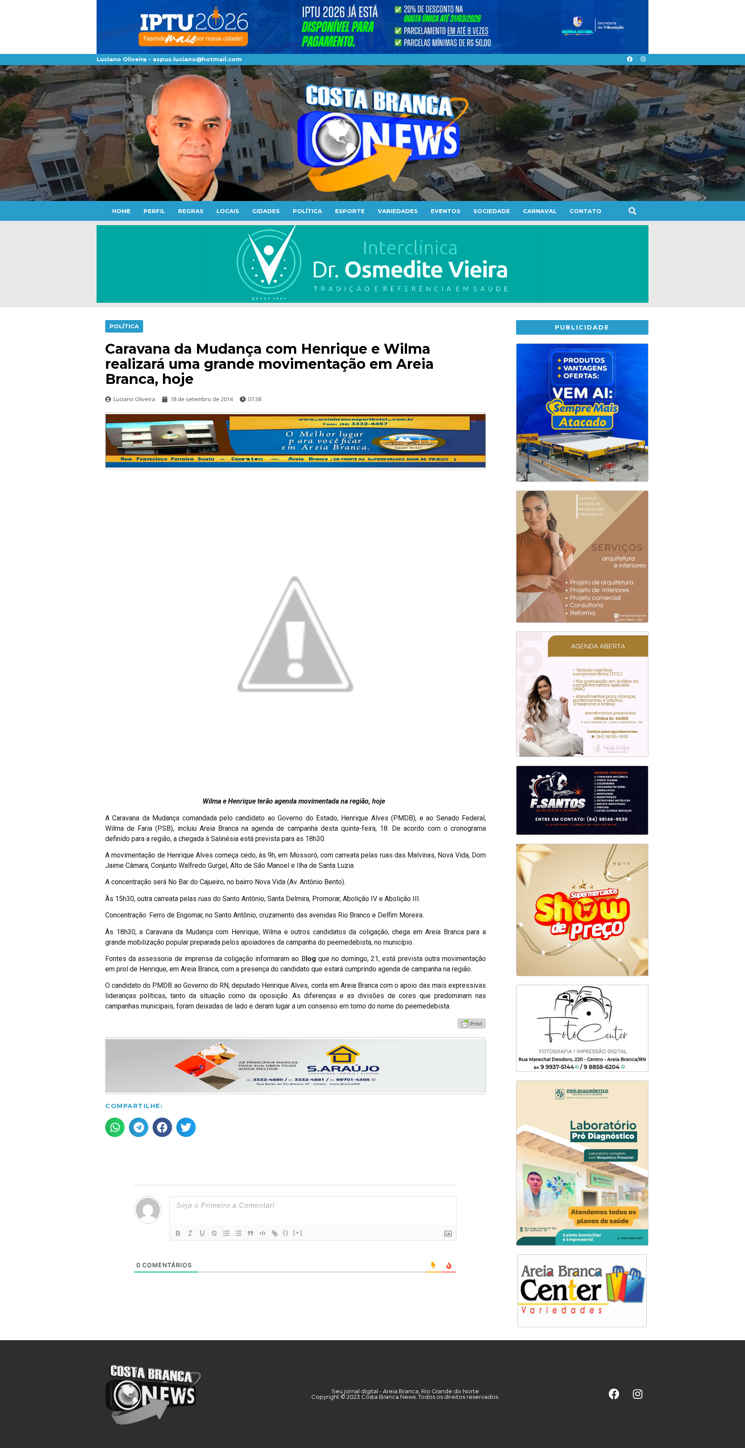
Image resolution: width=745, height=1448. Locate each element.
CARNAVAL (540, 210)
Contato (585, 210)
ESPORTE (350, 210)
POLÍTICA (307, 210)
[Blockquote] (250, 1233)
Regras (190, 210)
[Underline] (202, 1233)
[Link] (275, 1233)
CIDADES (266, 210)
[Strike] (214, 1233)
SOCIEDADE (491, 210)
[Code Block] (263, 1233)
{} (286, 1232)
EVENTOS (445, 210)
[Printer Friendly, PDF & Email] (471, 1023)
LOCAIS (227, 210)
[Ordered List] (226, 1233)
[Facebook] (629, 59)
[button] (632, 211)
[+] (298, 1232)
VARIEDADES (398, 210)
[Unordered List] (238, 1233)
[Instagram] (642, 59)
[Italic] (190, 1233)
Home (121, 210)
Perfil (154, 210)
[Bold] (178, 1233)
